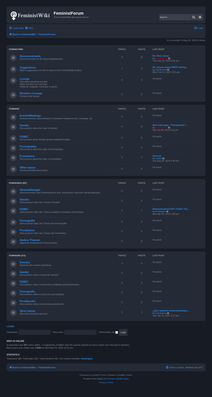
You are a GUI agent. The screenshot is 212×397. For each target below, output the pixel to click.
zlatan (159, 158)
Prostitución (27, 301)
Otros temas (27, 310)
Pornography (28, 146)
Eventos (25, 262)
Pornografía (27, 291)
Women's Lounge (31, 93)
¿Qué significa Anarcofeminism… (171, 310)
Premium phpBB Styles (118, 379)
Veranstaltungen (30, 189)
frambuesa (161, 69)
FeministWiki (16, 49)
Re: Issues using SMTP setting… (170, 67)
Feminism (14, 109)
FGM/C (24, 136)
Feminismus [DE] (18, 183)
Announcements (30, 56)
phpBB (95, 375)
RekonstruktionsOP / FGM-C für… (171, 209)
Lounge (24, 78)
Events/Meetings (30, 115)
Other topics (27, 167)
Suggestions (28, 67)
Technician (161, 58)
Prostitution (27, 156)
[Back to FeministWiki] (31, 15)
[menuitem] (29, 28)
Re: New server (161, 56)
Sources (157, 156)
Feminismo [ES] (17, 255)
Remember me (107, 332)
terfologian (87, 358)
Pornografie (27, 220)
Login (10, 326)
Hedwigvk (161, 211)
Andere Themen (30, 240)
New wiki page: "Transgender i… (170, 125)
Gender (24, 125)
